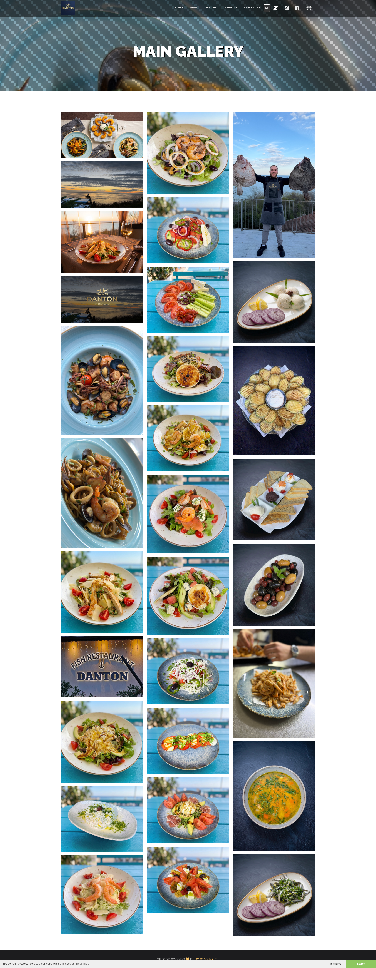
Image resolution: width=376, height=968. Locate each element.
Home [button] (179, 7)
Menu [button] (194, 7)
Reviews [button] (230, 7)
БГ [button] (267, 8)
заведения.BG (207, 959)
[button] (275, 7)
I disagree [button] (335, 963)
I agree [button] (361, 963)
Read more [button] (82, 963)
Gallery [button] (211, 7)
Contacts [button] (252, 7)
